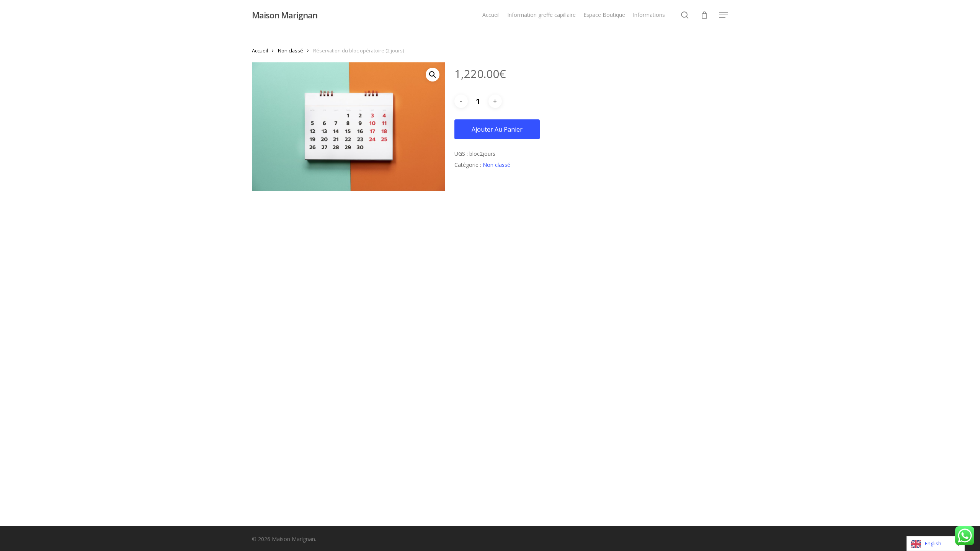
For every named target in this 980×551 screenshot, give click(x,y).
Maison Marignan (284, 15)
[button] (723, 15)
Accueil (260, 50)
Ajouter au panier (497, 129)
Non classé (290, 50)
